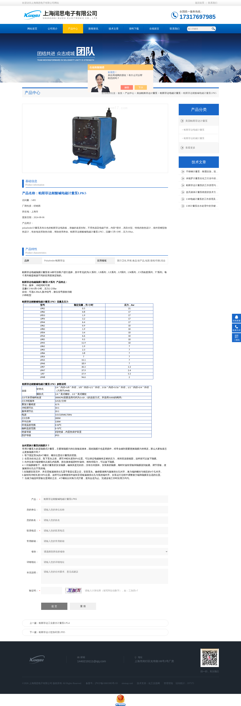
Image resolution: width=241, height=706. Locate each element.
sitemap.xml (127, 683)
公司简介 (53, 28)
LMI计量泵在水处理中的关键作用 (202, 206)
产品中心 (73, 28)
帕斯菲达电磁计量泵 (170, 93)
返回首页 (199, 3)
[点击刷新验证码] (73, 590)
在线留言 (154, 28)
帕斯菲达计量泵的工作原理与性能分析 (202, 185)
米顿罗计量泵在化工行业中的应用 (202, 178)
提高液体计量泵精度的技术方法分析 (202, 192)
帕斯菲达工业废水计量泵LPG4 (54, 623)
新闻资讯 (93, 28)
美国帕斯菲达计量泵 (147, 93)
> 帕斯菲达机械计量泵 (193, 138)
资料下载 (134, 28)
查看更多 (190, 147)
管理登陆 (168, 683)
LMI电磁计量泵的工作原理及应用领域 (202, 199)
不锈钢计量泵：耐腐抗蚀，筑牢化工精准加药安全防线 (202, 171)
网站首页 (32, 28)
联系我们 (212, 3)
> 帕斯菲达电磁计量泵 (193, 130)
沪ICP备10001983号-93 (106, 683)
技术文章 (114, 28)
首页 (120, 93)
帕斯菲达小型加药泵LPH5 (52, 632)
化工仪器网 (154, 683)
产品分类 (199, 109)
